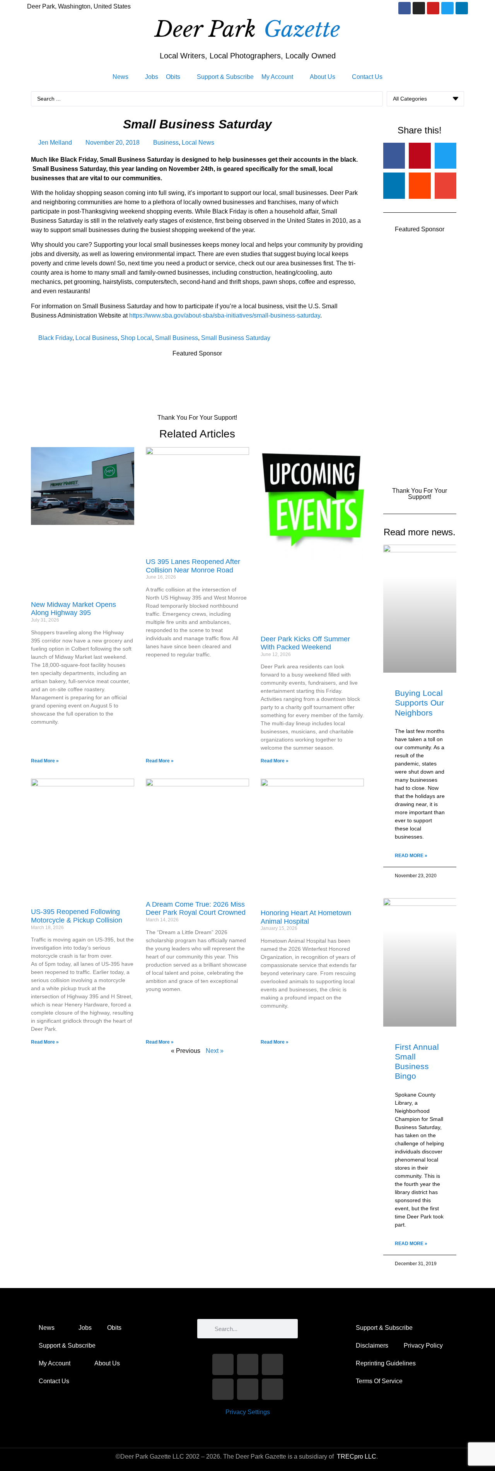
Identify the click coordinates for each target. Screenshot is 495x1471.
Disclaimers (372, 1345)
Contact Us (54, 1381)
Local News (198, 142)
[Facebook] (404, 8)
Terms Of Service (379, 1381)
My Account (54, 1363)
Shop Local (136, 338)
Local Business (96, 338)
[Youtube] (433, 8)
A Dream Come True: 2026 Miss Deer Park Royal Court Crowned (196, 908)
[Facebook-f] (223, 1364)
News (47, 1327)
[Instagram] (419, 8)
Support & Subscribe (67, 1345)
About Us (107, 1363)
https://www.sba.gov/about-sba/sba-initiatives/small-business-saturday (224, 315)
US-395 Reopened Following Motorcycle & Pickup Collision (76, 916)
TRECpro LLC (356, 1456)
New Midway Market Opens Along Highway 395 (73, 609)
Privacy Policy (423, 1345)
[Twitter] (447, 8)
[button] (125, 77)
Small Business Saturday (235, 338)
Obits (114, 1327)
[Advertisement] (171, 381)
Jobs (85, 1327)
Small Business (176, 338)
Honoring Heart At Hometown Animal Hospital (306, 917)
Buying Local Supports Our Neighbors (419, 703)
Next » (215, 1050)
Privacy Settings (247, 1412)
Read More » (45, 761)
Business (166, 142)
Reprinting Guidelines (386, 1363)
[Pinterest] (272, 1389)
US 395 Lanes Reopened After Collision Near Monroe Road (193, 566)
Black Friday (55, 338)
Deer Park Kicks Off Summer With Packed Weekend (305, 643)
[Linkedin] (462, 8)
